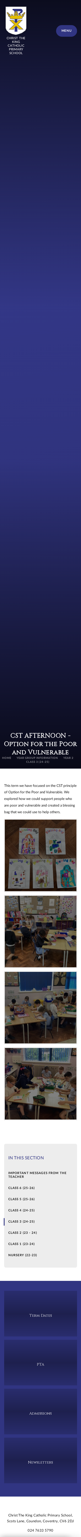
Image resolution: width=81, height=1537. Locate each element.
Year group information (37, 758)
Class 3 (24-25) (38, 762)
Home (6, 758)
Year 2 (68, 758)
